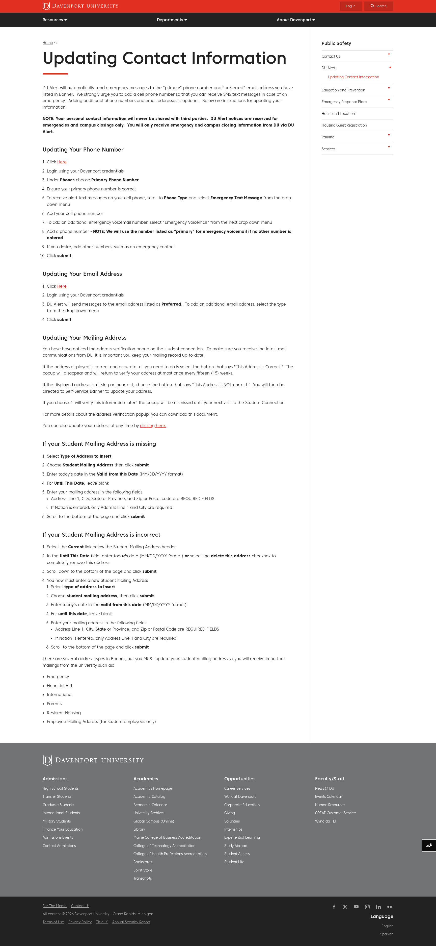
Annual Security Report (131, 922)
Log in (351, 6)
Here (62, 161)
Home (48, 42)
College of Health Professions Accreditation (170, 854)
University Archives (148, 813)
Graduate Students (58, 805)
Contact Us (331, 56)
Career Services (237, 788)
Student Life (234, 862)
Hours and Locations (339, 113)
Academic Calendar (150, 805)
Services (328, 149)
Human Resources (330, 805)
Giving (229, 813)
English (387, 926)
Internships (233, 829)
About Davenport (294, 19)
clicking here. (153, 425)
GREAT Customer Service (335, 813)
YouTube (356, 907)
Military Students (57, 821)
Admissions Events (58, 837)
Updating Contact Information (353, 77)
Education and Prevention (343, 90)
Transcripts (142, 878)
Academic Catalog (149, 796)
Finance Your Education (63, 829)
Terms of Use (53, 922)
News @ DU (324, 788)
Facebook (334, 907)
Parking (328, 137)
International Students (61, 813)
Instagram (367, 907)
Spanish (386, 934)
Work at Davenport (240, 796)
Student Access (237, 854)
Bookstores (142, 862)
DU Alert (328, 68)
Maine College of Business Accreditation (167, 837)
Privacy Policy (80, 922)
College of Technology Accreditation (164, 845)
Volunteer (232, 821)
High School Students (60, 788)
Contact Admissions (59, 845)
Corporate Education (242, 805)
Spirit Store (142, 870)
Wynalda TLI (325, 821)
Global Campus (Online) (153, 821)
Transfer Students (57, 796)
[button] (388, 55)
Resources (53, 19)
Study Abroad (235, 845)
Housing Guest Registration (344, 125)
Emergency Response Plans (344, 101)
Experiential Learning (242, 837)
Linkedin (378, 907)
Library (139, 829)
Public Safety (336, 43)
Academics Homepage (152, 788)
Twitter (345, 907)
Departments (170, 19)
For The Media (55, 906)
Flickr (389, 907)
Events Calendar (328, 796)
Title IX (102, 922)
